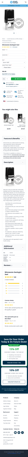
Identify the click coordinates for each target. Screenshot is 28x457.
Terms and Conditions (13, 390)
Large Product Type (7, 65)
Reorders (5, 418)
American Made (17, 403)
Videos (15, 406)
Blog (15, 408)
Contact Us (16, 415)
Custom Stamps (6, 403)
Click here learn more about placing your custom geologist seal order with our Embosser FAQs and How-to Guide (14, 156)
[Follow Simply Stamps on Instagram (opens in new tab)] (22, 432)
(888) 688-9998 (6, 432)
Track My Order (6, 423)
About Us (16, 401)
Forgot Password (7, 420)
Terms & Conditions (11, 453)
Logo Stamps (6, 406)
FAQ (15, 423)
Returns (16, 420)
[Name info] (6, 49)
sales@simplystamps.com (9, 437)
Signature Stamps (7, 408)
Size (3, 60)
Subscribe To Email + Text (14, 362)
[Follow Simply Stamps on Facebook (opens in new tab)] (15, 432)
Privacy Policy (21, 390)
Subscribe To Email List (14, 382)
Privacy (19, 453)
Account (5, 415)
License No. (5, 55)
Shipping (16, 418)
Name (4, 49)
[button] (14, 33)
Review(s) (14, 47)
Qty (4, 78)
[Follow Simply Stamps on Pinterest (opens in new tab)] (19, 432)
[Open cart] (25, 2)
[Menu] (2, 2)
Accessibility (17, 425)
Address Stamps (7, 401)
